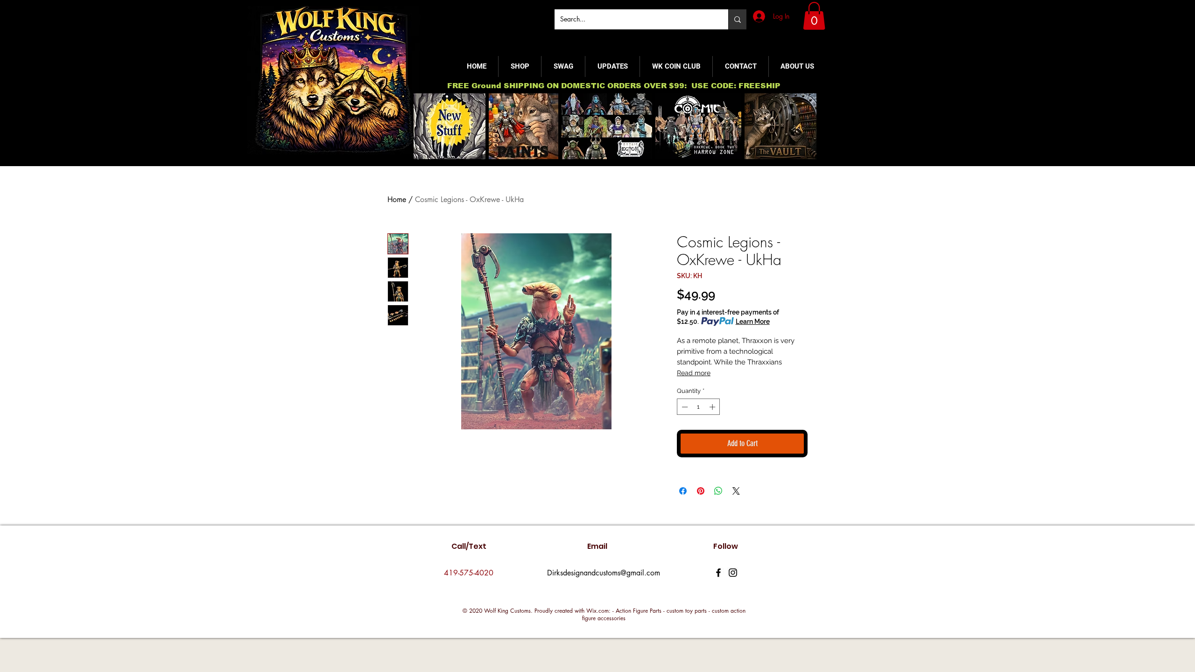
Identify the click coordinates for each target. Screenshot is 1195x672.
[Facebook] (718, 572)
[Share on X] (736, 491)
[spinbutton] (698, 407)
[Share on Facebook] (683, 491)
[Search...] (737, 19)
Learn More (753, 321)
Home (396, 199)
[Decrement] (683, 407)
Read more (693, 373)
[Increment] (713, 407)
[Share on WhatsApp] (718, 491)
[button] (814, 16)
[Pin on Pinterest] (700, 491)
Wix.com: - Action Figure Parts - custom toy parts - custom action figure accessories (663, 614)
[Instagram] (732, 572)
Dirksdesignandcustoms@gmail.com (603, 573)
